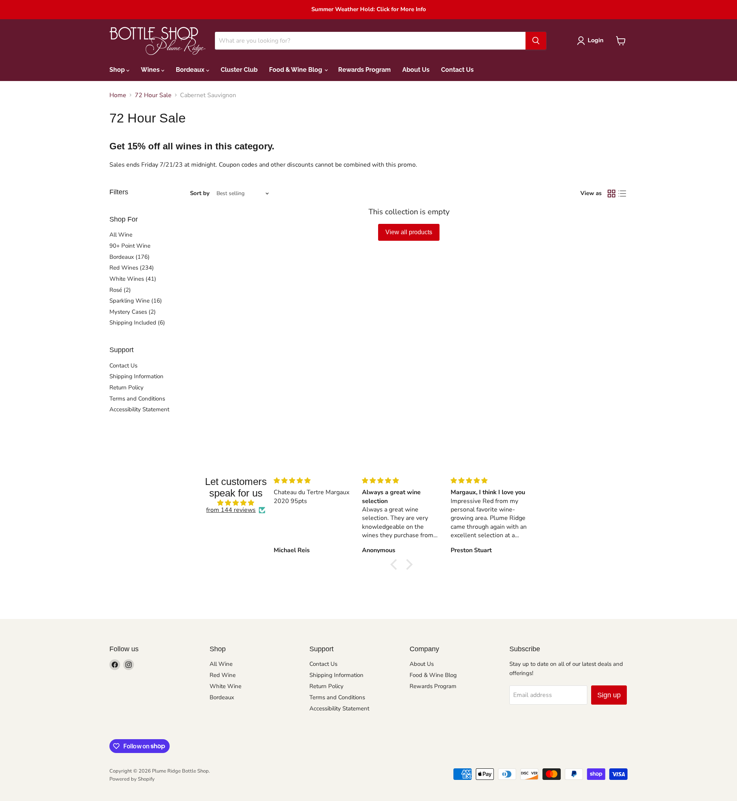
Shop (117, 69)
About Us (416, 69)
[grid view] (611, 193)
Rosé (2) (120, 290)
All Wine (120, 234)
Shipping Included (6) (137, 322)
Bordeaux (191, 69)
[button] (395, 564)
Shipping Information (136, 376)
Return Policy (126, 387)
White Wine (225, 686)
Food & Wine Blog (296, 69)
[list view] (622, 193)
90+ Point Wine (129, 246)
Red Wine (223, 675)
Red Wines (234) (131, 267)
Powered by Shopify (132, 779)
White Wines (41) (132, 279)
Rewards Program (364, 69)
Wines (151, 69)
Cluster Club (239, 69)
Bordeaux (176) (129, 257)
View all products (408, 232)
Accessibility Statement (139, 409)
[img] (236, 502)
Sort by (200, 193)
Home (117, 95)
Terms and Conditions (137, 398)
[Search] (535, 41)
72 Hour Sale (153, 95)
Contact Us (457, 69)
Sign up (609, 695)
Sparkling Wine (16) (135, 301)
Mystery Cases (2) (132, 312)
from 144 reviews (231, 509)
